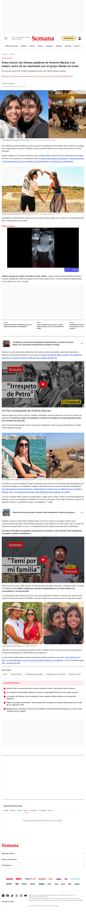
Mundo (12, 54)
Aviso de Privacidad (10, 901)
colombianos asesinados (34, 674)
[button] (43, 384)
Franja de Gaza (16, 674)
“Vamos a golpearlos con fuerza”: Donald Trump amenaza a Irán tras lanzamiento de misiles (50, 326)
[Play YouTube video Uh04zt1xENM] (43, 559)
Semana (5, 54)
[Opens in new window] (7, 895)
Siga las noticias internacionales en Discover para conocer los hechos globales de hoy (38, 76)
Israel (5, 674)
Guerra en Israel (75, 674)
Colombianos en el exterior (55, 674)
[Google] (3, 895)
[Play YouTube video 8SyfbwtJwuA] (43, 384)
